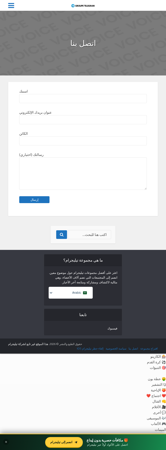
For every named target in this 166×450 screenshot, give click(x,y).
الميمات (160, 429)
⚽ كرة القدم (156, 362)
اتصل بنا (133, 348)
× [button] (6, 441)
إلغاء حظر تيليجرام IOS (90, 348)
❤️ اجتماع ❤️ (156, 395)
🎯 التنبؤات (158, 367)
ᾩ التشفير (159, 384)
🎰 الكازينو (158, 356)
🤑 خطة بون (157, 378)
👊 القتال (159, 401)
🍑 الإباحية (158, 390)
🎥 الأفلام (159, 407)
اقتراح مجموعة (149, 348)
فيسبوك (112, 328)
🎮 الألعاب (158, 423)
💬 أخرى (159, 412)
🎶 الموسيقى (156, 418)
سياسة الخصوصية (116, 348)
